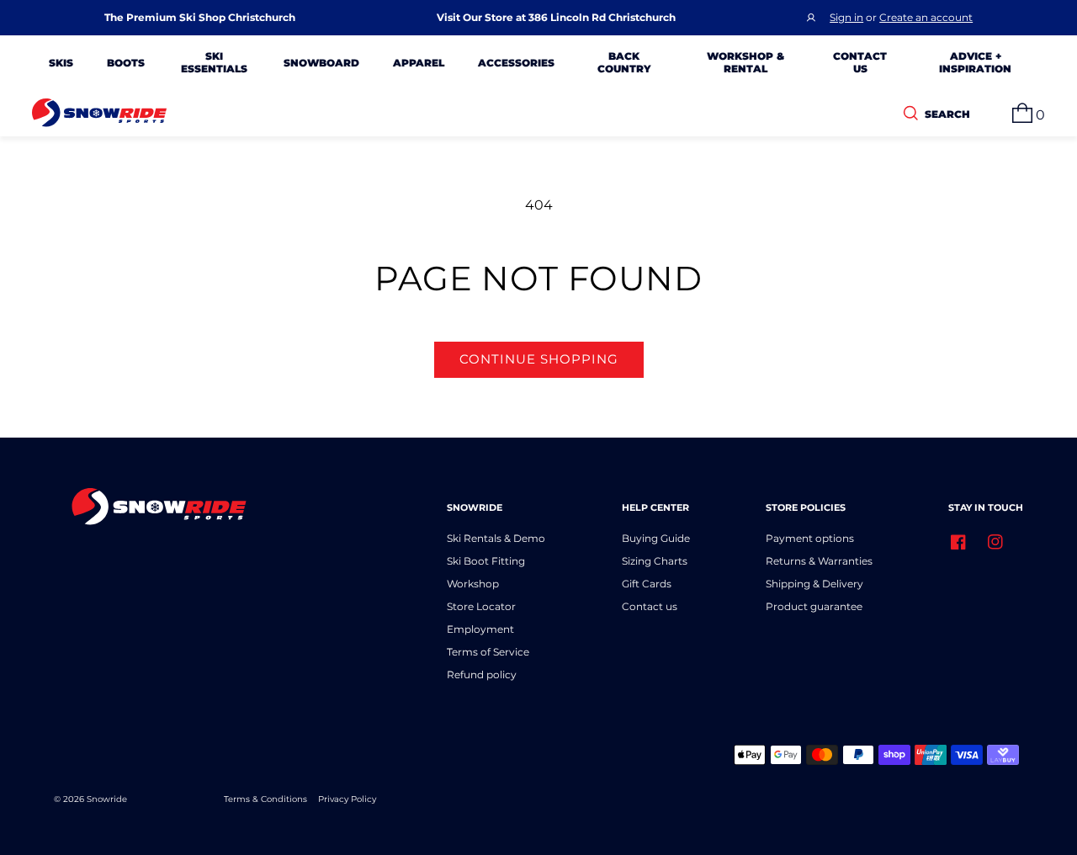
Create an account (926, 17)
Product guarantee (814, 606)
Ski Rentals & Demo (496, 538)
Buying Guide (656, 538)
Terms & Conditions (265, 799)
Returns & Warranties (819, 561)
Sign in (846, 17)
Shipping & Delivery (814, 583)
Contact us (649, 606)
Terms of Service (488, 651)
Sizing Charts (654, 561)
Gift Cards (646, 583)
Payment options (810, 538)
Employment (480, 629)
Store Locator (481, 606)
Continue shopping (538, 359)
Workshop (473, 583)
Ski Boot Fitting (486, 561)
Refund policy (482, 674)
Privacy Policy (347, 799)
